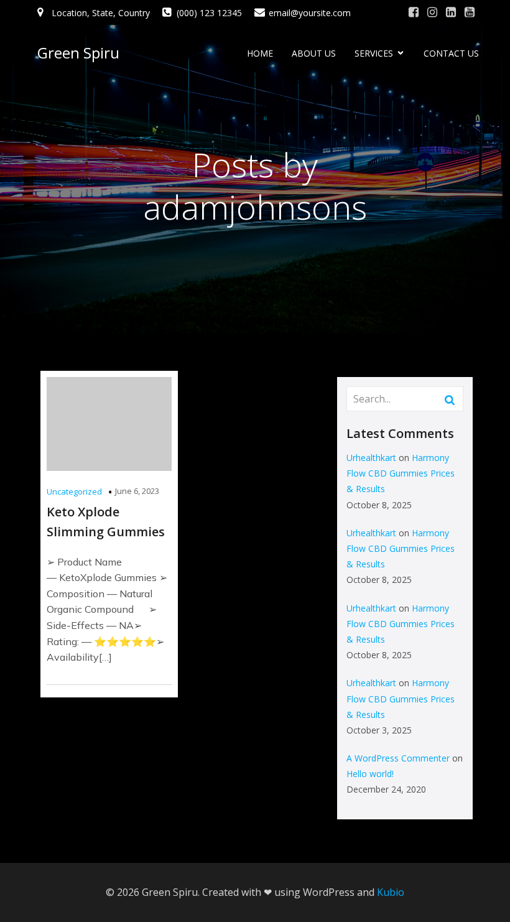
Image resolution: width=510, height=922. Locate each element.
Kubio (390, 892)
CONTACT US (451, 53)
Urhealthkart (371, 457)
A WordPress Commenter (398, 758)
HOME (260, 53)
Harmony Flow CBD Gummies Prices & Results (400, 473)
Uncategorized (74, 491)
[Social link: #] (413, 12)
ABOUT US (314, 53)
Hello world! (370, 774)
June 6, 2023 (137, 490)
